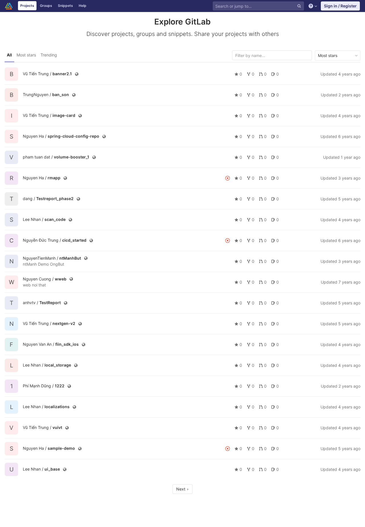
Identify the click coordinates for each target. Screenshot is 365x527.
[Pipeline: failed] (227, 178)
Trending (48, 54)
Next (181, 489)
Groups (46, 5)
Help (82, 5)
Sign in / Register (340, 5)
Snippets (65, 5)
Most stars (26, 54)
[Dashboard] (8, 6)
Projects (27, 5)
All (9, 54)
